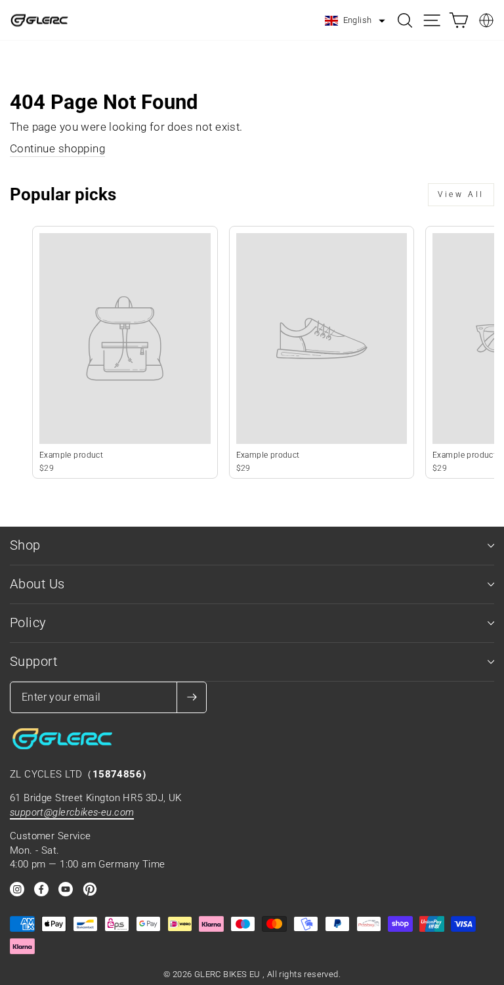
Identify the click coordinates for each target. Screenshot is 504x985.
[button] (355, 21)
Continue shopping (57, 148)
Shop (25, 545)
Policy (28, 622)
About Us (37, 584)
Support (33, 661)
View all (461, 194)
